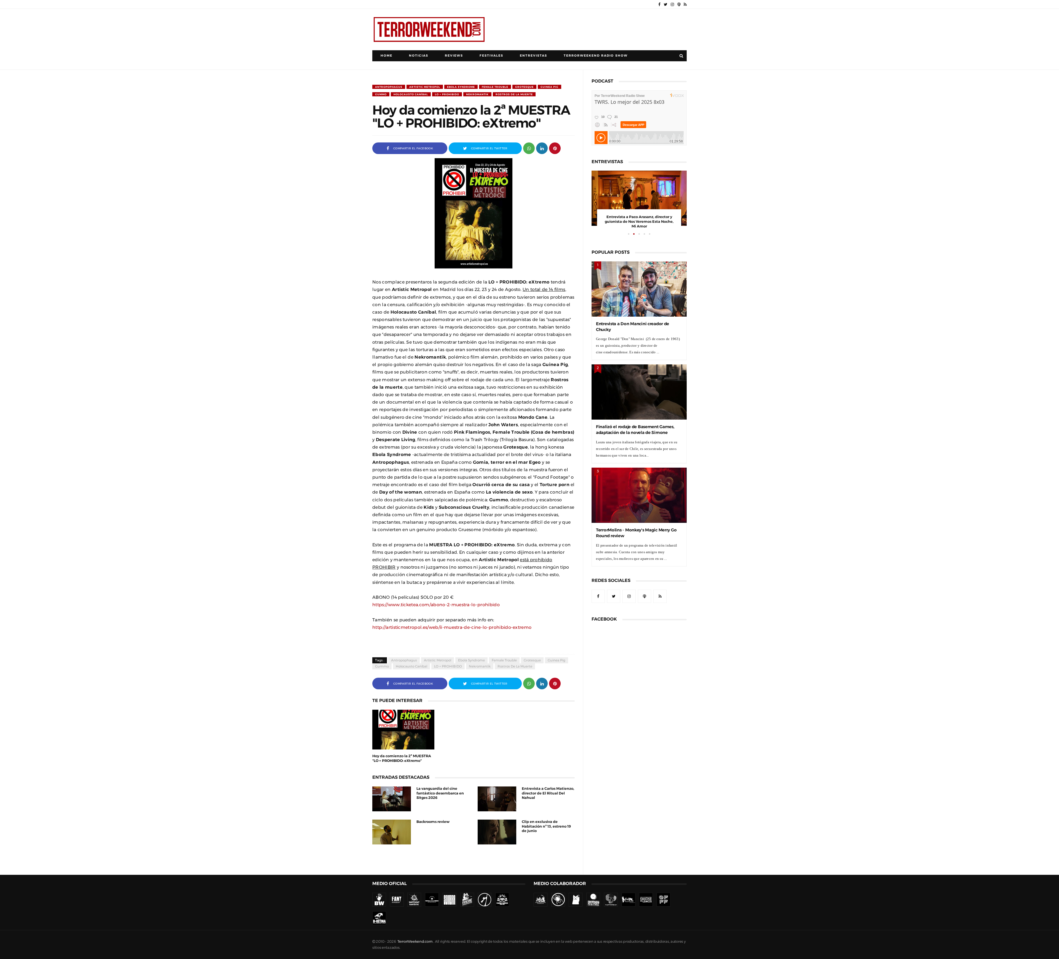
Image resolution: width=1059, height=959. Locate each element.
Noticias (418, 55)
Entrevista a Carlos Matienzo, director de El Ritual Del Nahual (548, 793)
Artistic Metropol (424, 87)
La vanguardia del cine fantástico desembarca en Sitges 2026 (440, 793)
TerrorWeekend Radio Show (596, 55)
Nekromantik (477, 94)
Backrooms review (433, 821)
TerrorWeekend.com (414, 941)
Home (386, 55)
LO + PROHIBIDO (447, 94)
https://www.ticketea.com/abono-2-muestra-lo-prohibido (436, 604)
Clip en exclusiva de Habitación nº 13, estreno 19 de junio (546, 826)
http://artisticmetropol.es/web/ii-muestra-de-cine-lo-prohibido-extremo (451, 627)
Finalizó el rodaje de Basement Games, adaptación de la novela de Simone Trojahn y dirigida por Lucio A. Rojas (635, 432)
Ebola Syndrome (461, 87)
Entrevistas (533, 55)
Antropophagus (388, 87)
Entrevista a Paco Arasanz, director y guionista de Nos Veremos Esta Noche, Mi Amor (639, 221)
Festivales (491, 55)
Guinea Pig (549, 87)
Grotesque (524, 87)
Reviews (454, 55)
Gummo (381, 94)
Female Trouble (495, 87)
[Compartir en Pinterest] (555, 147)
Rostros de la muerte (514, 94)
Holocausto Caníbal (411, 94)
